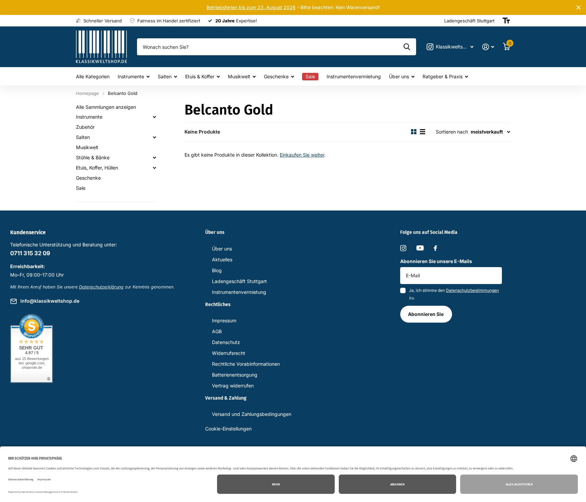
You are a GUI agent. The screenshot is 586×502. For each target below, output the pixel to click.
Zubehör (85, 127)
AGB (217, 331)
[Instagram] (403, 248)
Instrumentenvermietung (354, 76)
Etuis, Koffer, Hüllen (97, 167)
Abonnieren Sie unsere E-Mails (436, 261)
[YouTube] (420, 247)
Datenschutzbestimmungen (472, 290)
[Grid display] (413, 131)
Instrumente (131, 76)
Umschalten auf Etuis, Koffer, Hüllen (154, 168)
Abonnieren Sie (426, 314)
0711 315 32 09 (30, 253)
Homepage (87, 93)
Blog (217, 270)
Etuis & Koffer (199, 76)
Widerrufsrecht (228, 353)
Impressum (224, 320)
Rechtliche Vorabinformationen (246, 364)
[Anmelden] (488, 47)
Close (578, 7)
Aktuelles (222, 259)
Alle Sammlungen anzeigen (106, 107)
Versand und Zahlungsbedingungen (251, 414)
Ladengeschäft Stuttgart (239, 281)
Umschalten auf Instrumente (154, 117)
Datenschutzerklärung (101, 286)
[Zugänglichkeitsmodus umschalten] (506, 20)
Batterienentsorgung (234, 375)
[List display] (422, 131)
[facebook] (435, 248)
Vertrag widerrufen (233, 385)
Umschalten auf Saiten (154, 137)
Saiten (165, 76)
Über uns (399, 76)
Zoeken (406, 46)
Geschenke (276, 76)
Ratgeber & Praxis (443, 76)
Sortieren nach (452, 132)
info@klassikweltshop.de (49, 301)
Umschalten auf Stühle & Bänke (154, 157)
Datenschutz (226, 342)
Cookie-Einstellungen (228, 428)
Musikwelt (239, 76)
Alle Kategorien (93, 76)
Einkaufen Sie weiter (302, 155)
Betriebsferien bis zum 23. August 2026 (251, 7)
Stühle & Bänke (93, 157)
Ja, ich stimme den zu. (454, 294)
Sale (80, 188)
